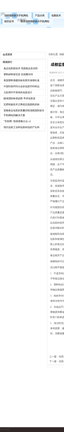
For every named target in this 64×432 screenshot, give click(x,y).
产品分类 (40, 15)
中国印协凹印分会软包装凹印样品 (21, 86)
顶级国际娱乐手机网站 (16, 15)
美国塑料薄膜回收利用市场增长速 (21, 80)
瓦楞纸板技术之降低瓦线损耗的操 (21, 104)
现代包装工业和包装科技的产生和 (21, 127)
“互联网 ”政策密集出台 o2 (17, 121)
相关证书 (9, 21)
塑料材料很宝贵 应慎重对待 (18, 74)
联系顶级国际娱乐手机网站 (35, 21)
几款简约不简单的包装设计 (18, 92)
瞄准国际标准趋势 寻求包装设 (19, 98)
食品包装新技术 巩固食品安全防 (21, 68)
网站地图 (5, 429)
